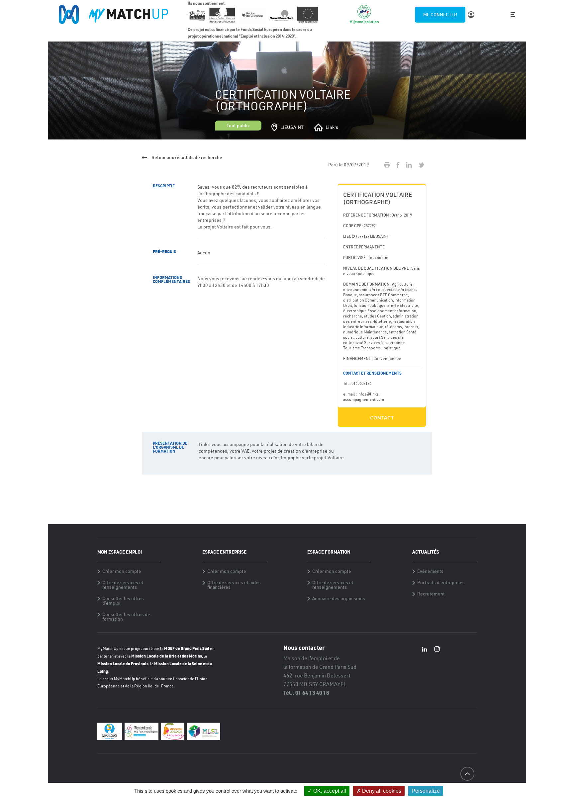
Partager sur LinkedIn (409, 165)
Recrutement (431, 593)
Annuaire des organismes (338, 598)
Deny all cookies (381, 791)
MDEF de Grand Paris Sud (186, 648)
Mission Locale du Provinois (122, 663)
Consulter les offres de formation (126, 616)
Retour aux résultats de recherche (186, 157)
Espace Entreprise (224, 552)
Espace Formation (328, 552)
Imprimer (387, 165)
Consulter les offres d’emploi (123, 600)
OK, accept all (329, 791)
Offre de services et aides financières (234, 584)
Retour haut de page (467, 785)
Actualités (425, 552)
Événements (430, 571)
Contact (382, 417)
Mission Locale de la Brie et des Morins (166, 656)
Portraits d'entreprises (441, 582)
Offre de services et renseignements (123, 584)
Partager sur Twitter (421, 165)
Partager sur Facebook (398, 165)
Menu (513, 14)
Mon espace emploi (119, 552)
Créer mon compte (121, 571)
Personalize (426, 791)
